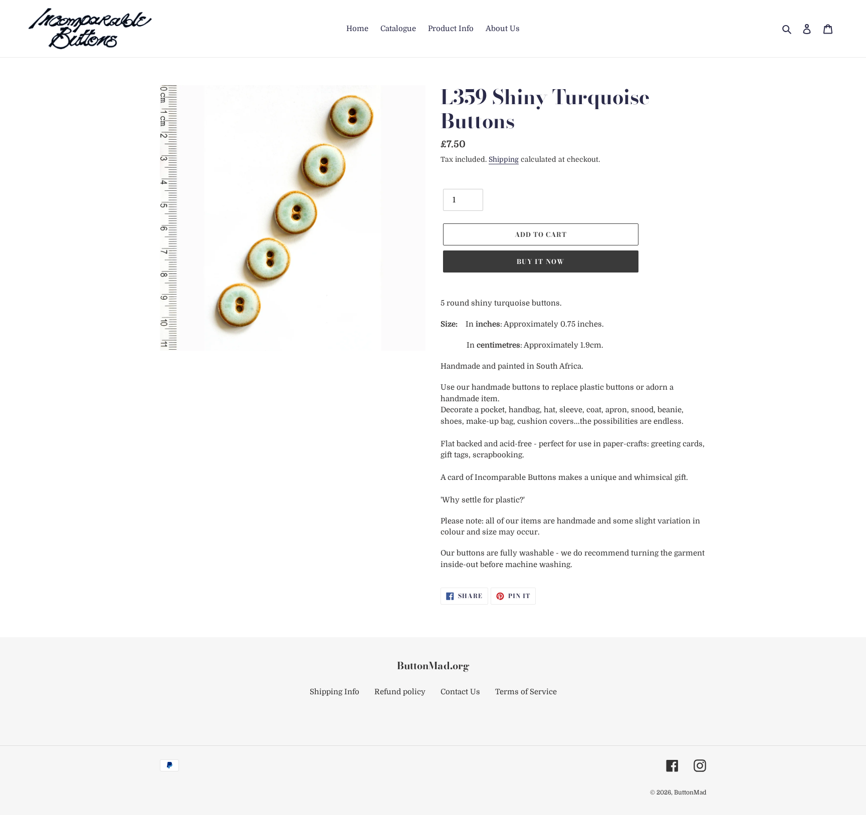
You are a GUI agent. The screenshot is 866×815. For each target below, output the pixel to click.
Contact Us (460, 691)
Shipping (504, 159)
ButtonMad (690, 792)
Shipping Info (334, 691)
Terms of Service (526, 691)
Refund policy (399, 691)
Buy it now (540, 261)
